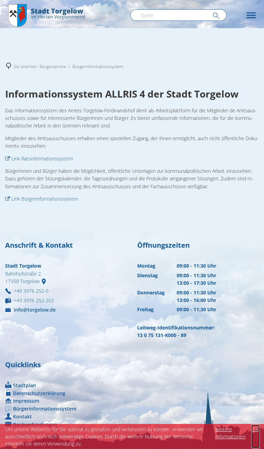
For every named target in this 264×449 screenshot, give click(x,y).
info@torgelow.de (35, 309)
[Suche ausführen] (216, 16)
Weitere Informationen (230, 433)
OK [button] (255, 429)
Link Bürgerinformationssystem (44, 198)
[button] (251, 15)
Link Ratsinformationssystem (42, 158)
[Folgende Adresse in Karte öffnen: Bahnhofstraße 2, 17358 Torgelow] (45, 281)
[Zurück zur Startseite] (46, 15)
